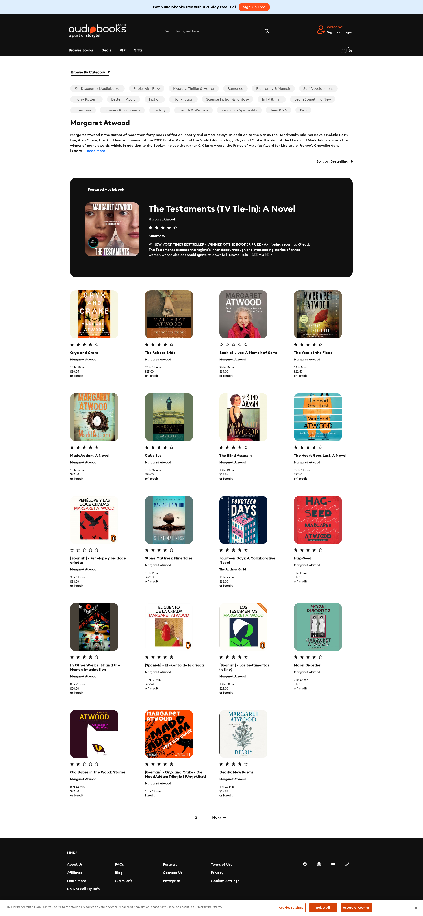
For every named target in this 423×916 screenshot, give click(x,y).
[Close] (416, 907)
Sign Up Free (254, 7)
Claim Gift (123, 881)
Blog (118, 873)
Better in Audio (123, 99)
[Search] (267, 30)
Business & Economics (122, 110)
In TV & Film (271, 99)
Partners (170, 864)
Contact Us (172, 873)
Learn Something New (312, 99)
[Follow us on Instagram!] (319, 877)
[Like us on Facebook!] (305, 877)
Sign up (333, 32)
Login (347, 32)
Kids (303, 110)
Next (217, 817)
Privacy (217, 873)
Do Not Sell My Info (83, 889)
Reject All (323, 908)
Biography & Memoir (273, 88)
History (160, 110)
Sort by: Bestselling (333, 161)
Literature (83, 110)
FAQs (119, 864)
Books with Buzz (146, 88)
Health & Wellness (193, 110)
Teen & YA (278, 110)
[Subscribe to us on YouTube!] (333, 877)
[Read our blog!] (347, 877)
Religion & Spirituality (239, 110)
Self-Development (318, 88)
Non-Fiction (183, 99)
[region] (211, 908)
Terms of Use (221, 864)
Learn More (76, 881)
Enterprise (171, 881)
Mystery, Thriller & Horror (194, 88)
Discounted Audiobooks (100, 88)
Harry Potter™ (86, 99)
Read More (96, 151)
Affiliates (74, 873)
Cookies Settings (225, 881)
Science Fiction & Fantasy (227, 99)
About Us (75, 864)
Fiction (154, 99)
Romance (235, 88)
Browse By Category (88, 72)
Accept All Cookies (356, 908)
